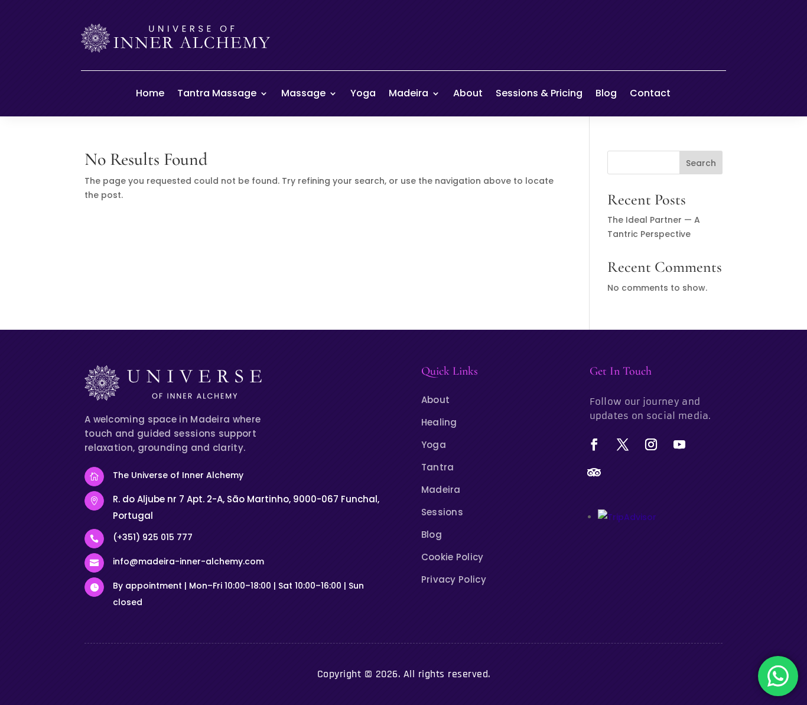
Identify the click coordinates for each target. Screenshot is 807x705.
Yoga (363, 93)
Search (701, 163)
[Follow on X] (622, 444)
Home (150, 93)
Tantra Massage (216, 93)
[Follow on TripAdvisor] (594, 473)
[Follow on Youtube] (679, 444)
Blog (606, 93)
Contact (650, 93)
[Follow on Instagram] (651, 444)
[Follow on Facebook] (594, 444)
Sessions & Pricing (539, 93)
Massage (303, 93)
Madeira (408, 93)
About (468, 93)
